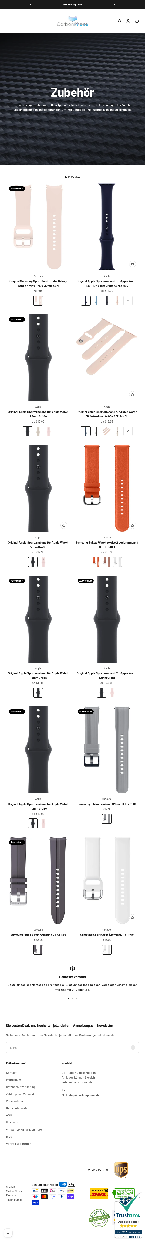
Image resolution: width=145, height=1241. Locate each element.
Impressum (13, 1079)
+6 (128, 300)
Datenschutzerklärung (21, 1087)
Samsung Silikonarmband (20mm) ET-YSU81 (107, 804)
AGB (9, 1115)
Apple (107, 276)
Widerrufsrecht (16, 1101)
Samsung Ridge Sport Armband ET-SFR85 (38, 934)
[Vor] (114, 4)
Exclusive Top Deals (72, 4)
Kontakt (11, 1072)
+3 (128, 431)
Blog (9, 1136)
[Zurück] (30, 4)
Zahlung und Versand (20, 1094)
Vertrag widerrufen (18, 1143)
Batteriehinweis (16, 1108)
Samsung (38, 276)
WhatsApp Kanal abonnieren (25, 1129)
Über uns (12, 1122)
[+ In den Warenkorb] (132, 264)
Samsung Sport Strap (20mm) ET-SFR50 (107, 934)
